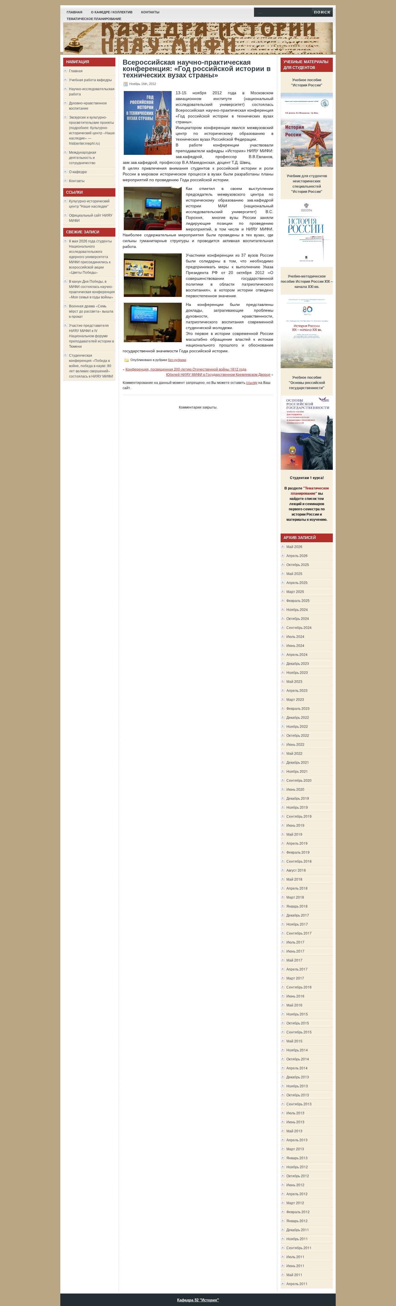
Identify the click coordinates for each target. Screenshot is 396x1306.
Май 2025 (294, 573)
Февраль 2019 (298, 852)
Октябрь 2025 (297, 564)
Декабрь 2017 (297, 915)
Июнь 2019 (295, 825)
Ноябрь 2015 (297, 1013)
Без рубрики (177, 360)
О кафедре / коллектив (111, 12)
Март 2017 (295, 977)
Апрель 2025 (297, 582)
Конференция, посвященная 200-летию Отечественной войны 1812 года (186, 369)
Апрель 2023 (297, 690)
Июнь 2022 (295, 744)
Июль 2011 (295, 1256)
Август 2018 (296, 870)
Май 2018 (294, 879)
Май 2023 (294, 681)
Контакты (150, 12)
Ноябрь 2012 (297, 1166)
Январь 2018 (297, 906)
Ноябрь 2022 (297, 726)
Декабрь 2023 (297, 663)
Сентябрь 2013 (299, 1103)
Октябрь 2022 (297, 735)
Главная (74, 12)
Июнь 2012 (295, 1184)
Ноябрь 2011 (297, 1238)
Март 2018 (295, 897)
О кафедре (78, 171)
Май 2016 (294, 1004)
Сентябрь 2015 (299, 1031)
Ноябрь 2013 (297, 1085)
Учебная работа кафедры (90, 79)
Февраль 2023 (298, 708)
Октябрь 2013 (297, 1094)
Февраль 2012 (298, 1211)
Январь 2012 (297, 1220)
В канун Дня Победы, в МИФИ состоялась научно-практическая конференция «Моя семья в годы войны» (92, 289)
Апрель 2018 (297, 888)
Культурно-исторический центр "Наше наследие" (89, 203)
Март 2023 (295, 699)
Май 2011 (294, 1274)
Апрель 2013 (297, 1139)
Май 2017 (294, 959)
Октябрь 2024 (297, 618)
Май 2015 (294, 1040)
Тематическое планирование (94, 19)
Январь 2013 (297, 1157)
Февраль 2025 (298, 600)
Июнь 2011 (295, 1265)
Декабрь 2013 (297, 1076)
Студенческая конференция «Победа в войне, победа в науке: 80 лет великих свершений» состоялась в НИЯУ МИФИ (91, 365)
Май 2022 (294, 753)
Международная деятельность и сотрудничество (82, 157)
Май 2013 (294, 1130)
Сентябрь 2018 (299, 861)
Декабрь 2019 (297, 798)
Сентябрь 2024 (299, 627)
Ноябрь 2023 (297, 672)
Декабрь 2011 (297, 1229)
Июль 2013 (295, 1112)
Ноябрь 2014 (297, 1049)
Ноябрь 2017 (297, 924)
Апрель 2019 (297, 843)
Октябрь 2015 (297, 1022)
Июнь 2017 (295, 950)
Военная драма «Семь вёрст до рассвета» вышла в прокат (91, 311)
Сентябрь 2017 (299, 932)
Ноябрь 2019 (297, 807)
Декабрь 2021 (297, 762)
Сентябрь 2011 (299, 1247)
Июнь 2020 (295, 789)
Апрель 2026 (297, 555)
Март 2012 (295, 1202)
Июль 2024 (295, 636)
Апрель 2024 (297, 654)
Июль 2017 (295, 941)
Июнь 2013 (295, 1121)
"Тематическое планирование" (310, 490)
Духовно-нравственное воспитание (88, 105)
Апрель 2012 (297, 1193)
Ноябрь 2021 (297, 771)
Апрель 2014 (297, 1067)
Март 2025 (295, 591)
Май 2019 (294, 834)
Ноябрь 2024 (297, 609)
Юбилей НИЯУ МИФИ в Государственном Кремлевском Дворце (218, 374)
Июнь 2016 (295, 995)
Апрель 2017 (297, 968)
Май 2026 (294, 546)
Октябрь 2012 (297, 1175)
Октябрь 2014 (297, 1058)
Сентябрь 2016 (299, 986)
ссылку (251, 382)
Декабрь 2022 (297, 717)
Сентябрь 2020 (299, 780)
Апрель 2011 (297, 1283)
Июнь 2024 (295, 645)
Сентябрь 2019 (299, 816)
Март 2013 (295, 1148)
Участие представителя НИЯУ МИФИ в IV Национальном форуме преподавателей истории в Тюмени (91, 336)
